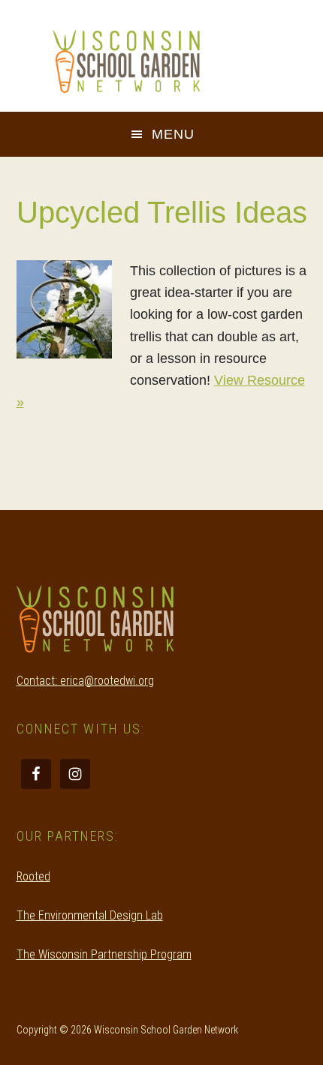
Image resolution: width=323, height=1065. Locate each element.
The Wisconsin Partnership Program (104, 954)
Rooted (33, 876)
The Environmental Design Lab (90, 915)
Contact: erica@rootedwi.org (85, 681)
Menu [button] (173, 134)
